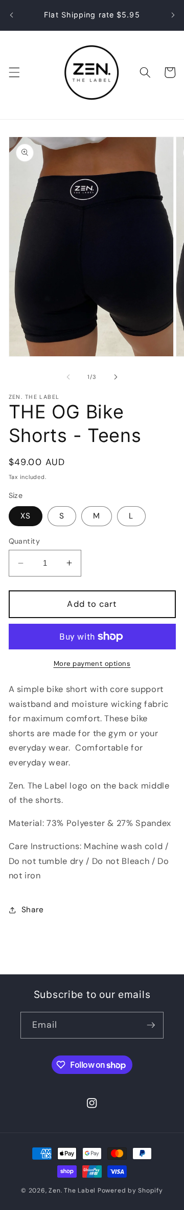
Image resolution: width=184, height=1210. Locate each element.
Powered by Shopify (130, 1190)
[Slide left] (68, 377)
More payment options (92, 663)
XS (25, 516)
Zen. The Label (73, 1190)
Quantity (24, 541)
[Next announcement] (173, 15)
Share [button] (32, 910)
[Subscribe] (151, 1025)
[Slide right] (115, 377)
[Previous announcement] (11, 15)
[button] (14, 72)
